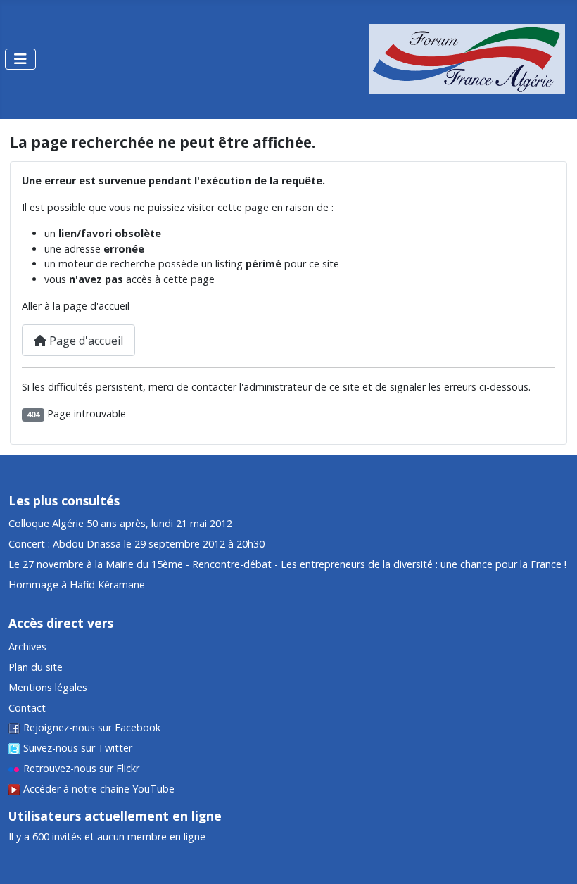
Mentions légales (47, 687)
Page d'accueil (84, 340)
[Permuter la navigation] (20, 59)
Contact (27, 707)
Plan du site (35, 667)
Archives (27, 646)
